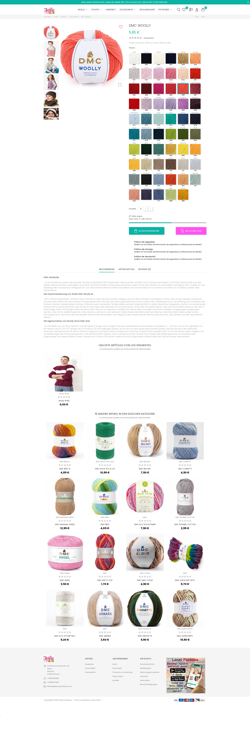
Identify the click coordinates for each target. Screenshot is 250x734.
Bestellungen (145, 668)
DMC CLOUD (145, 573)
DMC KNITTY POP (105, 580)
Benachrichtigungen (148, 684)
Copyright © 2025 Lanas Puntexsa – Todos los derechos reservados (72, 700)
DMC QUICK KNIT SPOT (185, 580)
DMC (145, 517)
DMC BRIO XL (65, 461)
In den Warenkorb (148, 230)
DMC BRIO (105, 517)
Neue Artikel (90, 668)
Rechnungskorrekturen (150, 672)
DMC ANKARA (105, 636)
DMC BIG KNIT (144, 461)
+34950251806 (53, 678)
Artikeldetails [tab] (126, 269)
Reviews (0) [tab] (144, 269)
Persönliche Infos (147, 664)
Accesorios (128, 9)
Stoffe (96, 9)
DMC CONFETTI (185, 461)
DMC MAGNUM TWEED (65, 517)
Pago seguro (118, 676)
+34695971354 (53, 682)
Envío (115, 664)
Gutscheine (145, 680)
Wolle (83, 9)
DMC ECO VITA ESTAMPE (145, 524)
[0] (202, 9)
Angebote (89, 664)
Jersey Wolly (64, 393)
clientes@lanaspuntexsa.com (59, 686)
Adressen (144, 676)
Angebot (111, 9)
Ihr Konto (145, 658)
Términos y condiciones (123, 672)
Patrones (165, 9)
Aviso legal (117, 668)
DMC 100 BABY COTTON (185, 517)
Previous (51, 24)
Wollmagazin (147, 9)
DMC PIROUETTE (144, 629)
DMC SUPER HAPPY (185, 629)
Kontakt (116, 680)
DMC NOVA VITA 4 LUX (105, 461)
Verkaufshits (90, 672)
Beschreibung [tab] (107, 269)
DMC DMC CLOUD (145, 580)
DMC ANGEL (65, 573)
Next (51, 117)
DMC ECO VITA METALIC (64, 636)
